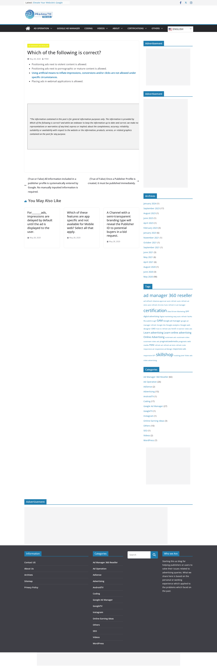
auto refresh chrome (156, 305)
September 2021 (151, 247)
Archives (28, 574)
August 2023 (149, 213)
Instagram (148, 416)
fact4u (189, 316)
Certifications (136, 28)
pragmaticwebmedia (169, 341)
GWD (153, 328)
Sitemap (28, 581)
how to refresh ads (163, 329)
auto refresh (172, 301)
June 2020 (148, 271)
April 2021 (148, 262)
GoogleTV (148, 411)
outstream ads (170, 337)
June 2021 (148, 252)
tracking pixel (179, 355)
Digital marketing (166, 316)
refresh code (181, 345)
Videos (101, 28)
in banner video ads (184, 329)
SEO (145, 430)
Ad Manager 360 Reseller (38, 46)
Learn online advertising (177, 332)
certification (155, 310)
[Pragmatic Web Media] (27, 28)
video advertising (150, 360)
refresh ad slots (169, 345)
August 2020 (149, 266)
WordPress (148, 440)
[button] (50, 28)
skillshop (164, 354)
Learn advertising (153, 332)
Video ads (188, 355)
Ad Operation (41, 28)
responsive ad (148, 349)
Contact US (30, 562)
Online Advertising (153, 337)
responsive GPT (149, 355)
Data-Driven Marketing (176, 311)
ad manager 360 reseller (167, 295)
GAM (160, 320)
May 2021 (148, 257)
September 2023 (151, 208)
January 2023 (149, 232)
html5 (173, 328)
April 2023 (148, 223)
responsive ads (179, 349)
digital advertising (151, 316)
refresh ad (159, 345)
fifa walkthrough (149, 321)
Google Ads (161, 325)
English (177, 29)
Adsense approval (159, 301)
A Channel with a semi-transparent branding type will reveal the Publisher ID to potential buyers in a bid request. (120, 224)
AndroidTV (148, 396)
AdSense (147, 386)
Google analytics (173, 325)
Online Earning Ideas (153, 420)
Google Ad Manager (68, 28)
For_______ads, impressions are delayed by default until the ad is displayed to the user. (39, 222)
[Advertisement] (168, 66)
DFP (187, 311)
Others (156, 28)
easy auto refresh (180, 316)
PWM (46, 59)
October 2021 (150, 242)
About (116, 28)
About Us (29, 568)
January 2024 (149, 203)
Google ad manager (171, 320)
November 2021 (151, 237)
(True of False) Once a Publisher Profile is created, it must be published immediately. (112, 181)
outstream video (183, 337)
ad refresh (147, 301)
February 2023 (150, 227)
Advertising (149, 391)
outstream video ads (151, 341)
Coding (88, 28)
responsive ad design (163, 349)
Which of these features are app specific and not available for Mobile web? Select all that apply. (80, 222)
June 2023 (148, 218)
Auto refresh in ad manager (174, 305)
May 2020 (148, 276)
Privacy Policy (31, 587)
